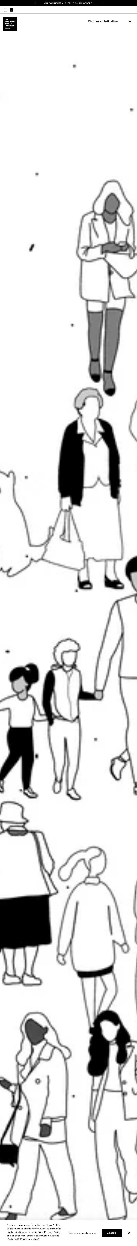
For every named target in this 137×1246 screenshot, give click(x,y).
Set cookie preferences (82, 1232)
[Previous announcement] (34, 3)
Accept (111, 1233)
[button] (5, 10)
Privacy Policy (52, 1232)
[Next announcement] (102, 3)
